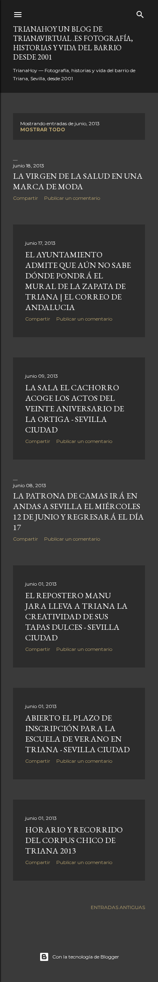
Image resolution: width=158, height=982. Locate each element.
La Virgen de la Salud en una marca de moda (78, 181)
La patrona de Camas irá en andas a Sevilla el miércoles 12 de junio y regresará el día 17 (78, 511)
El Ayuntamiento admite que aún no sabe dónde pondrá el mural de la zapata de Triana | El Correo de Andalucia (78, 280)
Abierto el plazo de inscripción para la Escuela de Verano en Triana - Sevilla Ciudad (77, 733)
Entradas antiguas (118, 907)
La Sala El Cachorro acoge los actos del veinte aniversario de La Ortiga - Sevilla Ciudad (74, 408)
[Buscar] (140, 13)
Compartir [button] (25, 198)
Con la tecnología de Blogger (85, 957)
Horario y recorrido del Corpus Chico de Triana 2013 (74, 840)
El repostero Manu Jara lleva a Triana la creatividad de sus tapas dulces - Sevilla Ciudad (76, 616)
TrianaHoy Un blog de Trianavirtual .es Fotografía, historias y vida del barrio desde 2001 (73, 43)
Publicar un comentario (72, 198)
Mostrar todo (42, 129)
